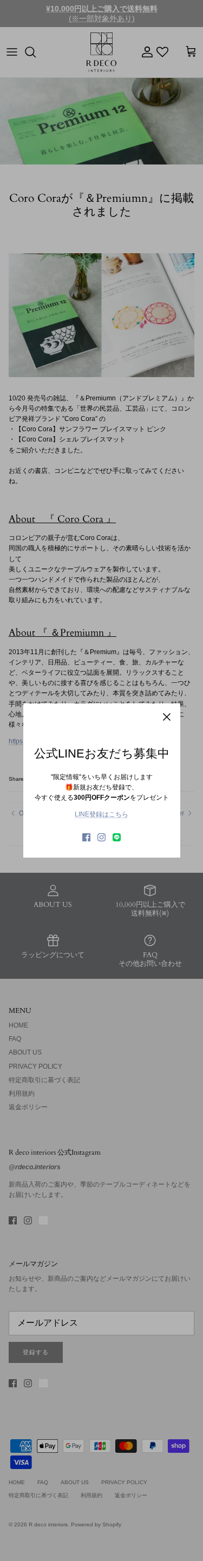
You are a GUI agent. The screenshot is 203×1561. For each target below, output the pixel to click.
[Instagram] (101, 837)
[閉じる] (167, 717)
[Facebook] (86, 837)
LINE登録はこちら (101, 814)
